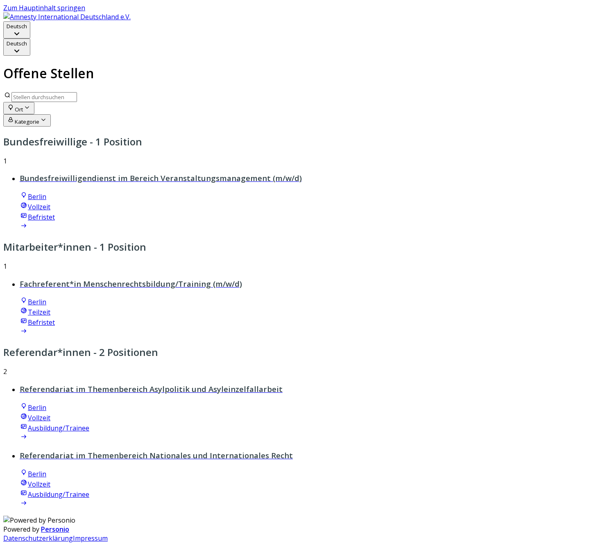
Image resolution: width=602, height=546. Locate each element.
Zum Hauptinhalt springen (44, 7)
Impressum (90, 538)
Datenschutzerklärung (38, 538)
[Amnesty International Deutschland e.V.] (67, 16)
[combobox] (16, 30)
